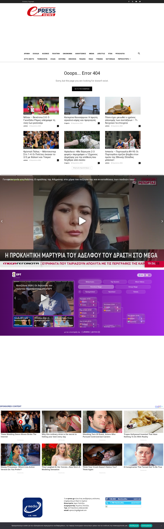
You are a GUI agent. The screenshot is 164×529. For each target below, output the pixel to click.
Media (91, 53)
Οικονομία (67, 53)
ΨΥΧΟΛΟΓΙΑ (120, 53)
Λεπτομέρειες (146, 525)
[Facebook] (129, 1)
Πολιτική (56, 53)
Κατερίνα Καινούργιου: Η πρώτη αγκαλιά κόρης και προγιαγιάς (81, 118)
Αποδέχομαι (134, 525)
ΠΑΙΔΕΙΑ (82, 59)
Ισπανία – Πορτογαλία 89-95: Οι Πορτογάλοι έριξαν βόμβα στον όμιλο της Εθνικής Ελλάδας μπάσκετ (121, 155)
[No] (161, 526)
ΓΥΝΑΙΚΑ (99, 59)
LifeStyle (101, 53)
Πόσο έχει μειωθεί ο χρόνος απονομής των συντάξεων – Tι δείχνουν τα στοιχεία (121, 120)
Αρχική (27, 53)
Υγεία (110, 53)
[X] (132, 1)
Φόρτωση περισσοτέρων (81, 168)
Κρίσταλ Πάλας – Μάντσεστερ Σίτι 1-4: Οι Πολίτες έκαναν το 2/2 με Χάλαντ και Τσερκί (39, 154)
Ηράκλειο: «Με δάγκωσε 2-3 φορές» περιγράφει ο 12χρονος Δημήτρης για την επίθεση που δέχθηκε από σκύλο (81, 155)
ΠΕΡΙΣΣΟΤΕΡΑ (123, 59)
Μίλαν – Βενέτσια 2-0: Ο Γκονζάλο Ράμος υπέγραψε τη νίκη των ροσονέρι (39, 120)
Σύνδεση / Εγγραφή (28, 1)
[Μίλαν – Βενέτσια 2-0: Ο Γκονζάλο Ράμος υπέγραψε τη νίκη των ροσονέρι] (41, 106)
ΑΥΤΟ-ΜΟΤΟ (29, 59)
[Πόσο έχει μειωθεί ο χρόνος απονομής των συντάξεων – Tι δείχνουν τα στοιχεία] (123, 106)
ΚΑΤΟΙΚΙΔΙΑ (110, 59)
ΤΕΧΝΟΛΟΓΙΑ (42, 59)
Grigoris (67, 123)
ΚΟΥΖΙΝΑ (62, 59)
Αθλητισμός (80, 53)
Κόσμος (45, 53)
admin (25, 126)
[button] (139, 54)
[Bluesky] (140, 1)
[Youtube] (136, 1)
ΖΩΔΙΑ (52, 59)
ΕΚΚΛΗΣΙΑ (72, 59)
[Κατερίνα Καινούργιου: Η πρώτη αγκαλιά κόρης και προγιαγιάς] (82, 106)
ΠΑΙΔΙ (91, 59)
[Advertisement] (101, 11)
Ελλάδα (36, 53)
